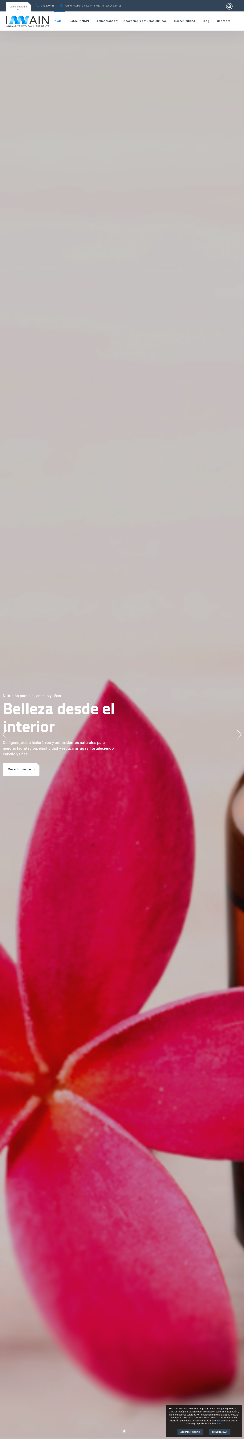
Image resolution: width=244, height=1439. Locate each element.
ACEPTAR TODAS (190, 1432)
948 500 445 (47, 5)
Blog (206, 21)
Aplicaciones (105, 21)
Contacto (224, 21)
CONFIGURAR (220, 1432)
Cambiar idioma (18, 6)
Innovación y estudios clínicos (145, 21)
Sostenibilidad (184, 21)
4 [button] (129, 1431)
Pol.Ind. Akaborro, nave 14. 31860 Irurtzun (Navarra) (92, 5)
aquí (219, 1423)
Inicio (58, 21)
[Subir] (236, 1427)
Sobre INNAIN (79, 21)
